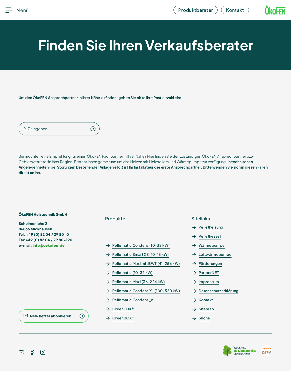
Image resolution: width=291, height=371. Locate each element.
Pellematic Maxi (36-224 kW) (138, 281)
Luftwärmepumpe (215, 254)
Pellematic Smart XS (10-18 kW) (140, 254)
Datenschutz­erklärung (218, 290)
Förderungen (210, 263)
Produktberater (195, 10)
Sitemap (206, 308)
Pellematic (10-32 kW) (132, 272)
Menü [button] (22, 10)
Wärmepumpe (212, 245)
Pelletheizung (211, 227)
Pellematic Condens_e (132, 299)
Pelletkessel (210, 236)
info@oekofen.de (49, 245)
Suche (204, 318)
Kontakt (235, 10)
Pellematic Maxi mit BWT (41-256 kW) (146, 263)
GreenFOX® (123, 308)
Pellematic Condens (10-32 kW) (141, 245)
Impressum (209, 281)
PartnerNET (209, 272)
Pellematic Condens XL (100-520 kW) (146, 290)
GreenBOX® (123, 318)
